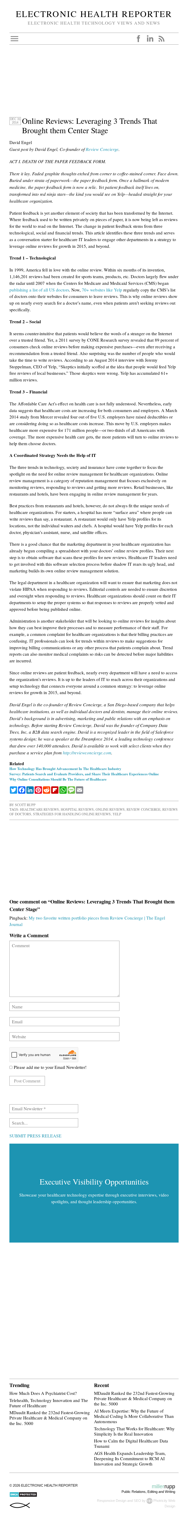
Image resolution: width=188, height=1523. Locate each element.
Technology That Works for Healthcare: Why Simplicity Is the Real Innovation (134, 1431)
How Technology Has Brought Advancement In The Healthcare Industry (65, 768)
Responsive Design (111, 1501)
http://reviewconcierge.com (87, 753)
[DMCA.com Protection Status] (23, 1496)
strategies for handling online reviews (72, 814)
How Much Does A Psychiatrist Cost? (43, 1393)
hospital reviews (77, 809)
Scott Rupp (25, 804)
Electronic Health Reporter (94, 14)
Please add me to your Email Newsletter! (49, 1067)
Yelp (117, 814)
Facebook (138, 39)
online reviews (110, 809)
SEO (137, 1501)
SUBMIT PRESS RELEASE (35, 1136)
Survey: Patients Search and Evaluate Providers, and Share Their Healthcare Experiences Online (84, 773)
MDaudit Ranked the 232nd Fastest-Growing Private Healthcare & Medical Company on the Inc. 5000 (49, 1418)
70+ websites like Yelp (102, 290)
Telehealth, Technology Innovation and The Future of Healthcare (48, 1402)
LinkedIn (150, 39)
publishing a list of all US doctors (39, 290)
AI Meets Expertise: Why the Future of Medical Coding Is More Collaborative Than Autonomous (134, 1416)
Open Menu (14, 39)
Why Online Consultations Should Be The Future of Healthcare (58, 779)
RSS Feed (161, 39)
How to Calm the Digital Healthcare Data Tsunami (131, 1443)
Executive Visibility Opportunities (94, 1181)
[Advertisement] (94, 84)
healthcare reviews (39, 809)
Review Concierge (102, 149)
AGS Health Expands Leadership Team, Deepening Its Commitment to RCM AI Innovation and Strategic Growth (130, 1458)
